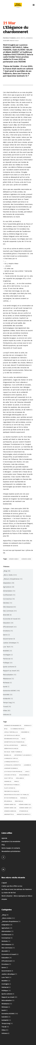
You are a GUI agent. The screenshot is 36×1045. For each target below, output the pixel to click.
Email (18, 1015)
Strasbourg (23, 811)
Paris (16, 781)
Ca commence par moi (17, 729)
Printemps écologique (11, 791)
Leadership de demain (11, 768)
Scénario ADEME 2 (25, 804)
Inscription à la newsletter (11, 841)
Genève (23, 745)
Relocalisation (8, 675)
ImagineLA (7, 755)
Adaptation (7, 583)
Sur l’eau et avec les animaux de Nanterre (17, 889)
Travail (5, 706)
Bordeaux (27, 725)
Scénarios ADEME (26, 559)
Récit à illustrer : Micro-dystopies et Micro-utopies (17, 897)
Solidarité (6, 698)
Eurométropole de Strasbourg (14, 742)
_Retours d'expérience (11, 579)
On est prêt (8, 778)
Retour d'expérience (10, 798)
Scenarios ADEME (9, 691)
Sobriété (6, 695)
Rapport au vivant (9, 671)
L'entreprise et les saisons (23, 755)
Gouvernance (8, 639)
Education (6, 623)
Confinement (7, 595)
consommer (25, 732)
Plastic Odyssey (9, 788)
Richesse (6, 683)
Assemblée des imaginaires (12, 725)
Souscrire (18, 1033)
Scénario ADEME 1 (10, 804)
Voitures (6, 714)
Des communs (8, 611)
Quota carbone (8, 667)
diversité (6, 615)
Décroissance (8, 607)
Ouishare (7, 781)
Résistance (7, 679)
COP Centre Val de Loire (12, 735)
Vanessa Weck (14, 40)
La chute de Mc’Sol (9, 893)
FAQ (3, 845)
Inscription (9, 1023)
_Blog (5, 571)
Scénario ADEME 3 (10, 807)
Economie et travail (10, 619)
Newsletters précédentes (11, 851)
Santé (5, 687)
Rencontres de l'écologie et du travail (16, 794)
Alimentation (7, 591)
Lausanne (27, 765)
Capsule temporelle (11, 732)
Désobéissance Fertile (11, 738)
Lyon (27, 771)
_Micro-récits (20, 38)
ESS (23, 738)
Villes (5, 710)
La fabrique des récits (11, 761)
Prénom (18, 1000)
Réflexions (8, 801)
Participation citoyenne (11, 784)
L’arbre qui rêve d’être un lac (12, 886)
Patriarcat (6, 659)
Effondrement (8, 627)
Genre (5, 635)
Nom (18, 1008)
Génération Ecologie (11, 748)
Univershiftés (9, 814)
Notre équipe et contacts (11, 848)
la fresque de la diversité (12, 765)
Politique (6, 663)
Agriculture (7, 587)
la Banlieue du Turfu (11, 758)
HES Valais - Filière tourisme (13, 752)
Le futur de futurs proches (13, 771)
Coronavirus (7, 599)
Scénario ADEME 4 (14, 559)
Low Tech (6, 647)
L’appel (4, 883)
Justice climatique (9, 643)
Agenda (4, 838)
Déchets (6, 603)
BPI (5, 729)
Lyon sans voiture (10, 775)
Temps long (7, 702)
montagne (6, 655)
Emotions (6, 631)
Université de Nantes (23, 814)
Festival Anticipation (11, 745)
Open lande (20, 778)
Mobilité (6, 651)
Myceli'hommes (24, 775)
